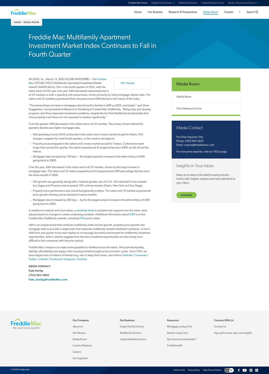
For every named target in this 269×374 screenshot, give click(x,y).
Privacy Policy (194, 370)
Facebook (56, 259)
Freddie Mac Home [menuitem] (137, 3)
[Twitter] (256, 370)
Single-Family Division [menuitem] (161, 3)
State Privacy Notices (212, 370)
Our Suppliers (80, 358)
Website (127, 255)
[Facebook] (239, 370)
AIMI (132, 214)
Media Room (184, 97)
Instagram (69, 259)
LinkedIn (43, 259)
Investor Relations (82, 345)
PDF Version (127, 83)
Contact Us (220, 326)
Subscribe (186, 195)
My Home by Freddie (182, 339)
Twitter (32, 259)
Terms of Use (179, 370)
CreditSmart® (174, 345)
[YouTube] (244, 370)
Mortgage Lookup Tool (179, 326)
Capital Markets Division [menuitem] (212, 3)
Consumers (140, 255)
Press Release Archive (189, 108)
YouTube (82, 259)
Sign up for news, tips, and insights (233, 333)
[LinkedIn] (251, 370)
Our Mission (79, 333)
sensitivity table (85, 210)
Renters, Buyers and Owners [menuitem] (242, 3)
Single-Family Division (132, 326)
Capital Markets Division (133, 339)
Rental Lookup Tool (177, 333)
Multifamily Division (131, 333)
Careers (77, 352)
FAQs (82, 218)
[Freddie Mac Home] (23, 12)
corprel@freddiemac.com (199, 145)
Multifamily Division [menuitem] (188, 3)
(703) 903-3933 (194, 141)
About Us (78, 326)
